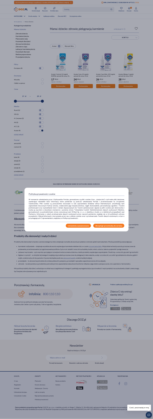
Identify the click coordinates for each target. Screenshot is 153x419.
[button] (149, 415)
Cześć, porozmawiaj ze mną (139, 407)
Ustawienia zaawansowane (78, 226)
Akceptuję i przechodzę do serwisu (108, 226)
